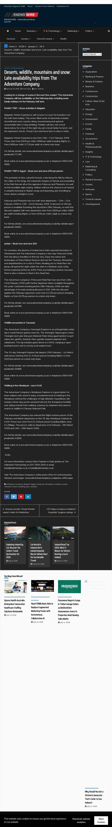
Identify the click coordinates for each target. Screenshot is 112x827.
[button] (19, 822)
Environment (91, 119)
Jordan (64, 484)
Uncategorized (92, 204)
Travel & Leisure (44, 38)
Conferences (91, 91)
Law (87, 161)
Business (31, 31)
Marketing (72, 31)
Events (88, 124)
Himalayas (49, 484)
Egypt (33, 484)
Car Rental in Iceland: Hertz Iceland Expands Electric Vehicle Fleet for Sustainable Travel (39, 552)
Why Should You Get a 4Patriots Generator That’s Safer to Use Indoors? (94, 797)
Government (91, 138)
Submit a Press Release (44, 6)
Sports (7, 67)
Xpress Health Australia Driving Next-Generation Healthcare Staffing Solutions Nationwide (14, 605)
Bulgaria (27, 484)
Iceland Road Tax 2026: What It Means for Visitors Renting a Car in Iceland (62, 551)
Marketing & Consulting (40, 596)
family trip (40, 484)
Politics (88, 31)
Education (90, 109)
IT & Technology (51, 31)
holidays (57, 484)
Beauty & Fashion (94, 81)
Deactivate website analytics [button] (81, 820)
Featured (89, 133)
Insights (89, 151)
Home (18, 31)
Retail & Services (93, 179)
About (30, 6)
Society (25, 38)
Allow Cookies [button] (101, 820)
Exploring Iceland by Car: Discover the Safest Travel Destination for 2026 (14, 551)
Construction (91, 96)
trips (28, 487)
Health (63, 38)
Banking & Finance (94, 76)
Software (90, 189)
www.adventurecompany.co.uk (34, 161)
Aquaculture (91, 71)
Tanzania (8, 487)
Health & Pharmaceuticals (14, 596)
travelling (21, 487)
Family (88, 128)
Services (11, 38)
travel (14, 487)
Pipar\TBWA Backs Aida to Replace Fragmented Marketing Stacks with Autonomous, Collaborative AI (42, 611)
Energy (88, 114)
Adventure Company (14, 484)
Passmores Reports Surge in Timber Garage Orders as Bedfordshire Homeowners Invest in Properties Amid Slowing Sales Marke (69, 609)
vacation (33, 487)
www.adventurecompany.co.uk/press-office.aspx (49, 478)
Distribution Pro (63, 6)
